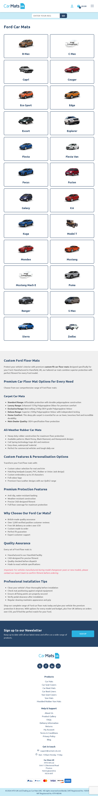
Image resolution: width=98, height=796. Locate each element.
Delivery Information (49, 723)
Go (63, 15)
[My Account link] (72, 6)
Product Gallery (49, 716)
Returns (49, 726)
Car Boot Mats (49, 688)
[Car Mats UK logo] (49, 656)
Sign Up (82, 634)
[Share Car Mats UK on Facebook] (45, 666)
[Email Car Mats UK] (58, 666)
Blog (49, 739)
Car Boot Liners (49, 691)
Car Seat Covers (49, 684)
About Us (49, 713)
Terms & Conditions (49, 733)
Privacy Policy (49, 736)
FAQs (49, 719)
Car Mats (49, 681)
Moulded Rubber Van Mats (49, 701)
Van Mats (49, 698)
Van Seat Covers (49, 694)
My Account (49, 729)
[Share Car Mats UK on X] (39, 666)
